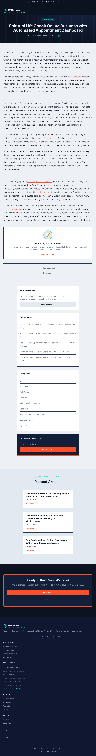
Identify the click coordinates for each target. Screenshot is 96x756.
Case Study (24, 409)
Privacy (41, 752)
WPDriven (24, 386)
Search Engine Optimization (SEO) (33, 414)
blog (21, 381)
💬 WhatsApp (51, 2)
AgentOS (23, 425)
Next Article (46, 273)
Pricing (5, 730)
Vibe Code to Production (12, 681)
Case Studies (8, 723)
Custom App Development (13, 667)
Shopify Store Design (11, 654)
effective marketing (13, 209)
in (48, 637)
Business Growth (26, 420)
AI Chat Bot (7, 702)
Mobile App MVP (9, 674)
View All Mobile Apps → (12, 689)
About (5, 727)
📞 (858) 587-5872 (35, 2)
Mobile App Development (30, 403)
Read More (30, 504)
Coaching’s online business (39, 181)
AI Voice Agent (9, 699)
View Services (47, 304)
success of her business (46, 138)
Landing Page (8, 650)
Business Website (10, 646)
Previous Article (49, 268)
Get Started (47, 450)
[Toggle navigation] (91, 11)
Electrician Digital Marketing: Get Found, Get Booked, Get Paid (44, 352)
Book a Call (63, 2)
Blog (4, 734)
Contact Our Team (47, 254)
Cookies (54, 752)
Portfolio (6, 719)
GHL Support (8, 710)
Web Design (24, 392)
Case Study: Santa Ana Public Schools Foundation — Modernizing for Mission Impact (44, 518)
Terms (48, 752)
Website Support (9, 657)
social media (75, 76)
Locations (24, 398)
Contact (6, 737)
